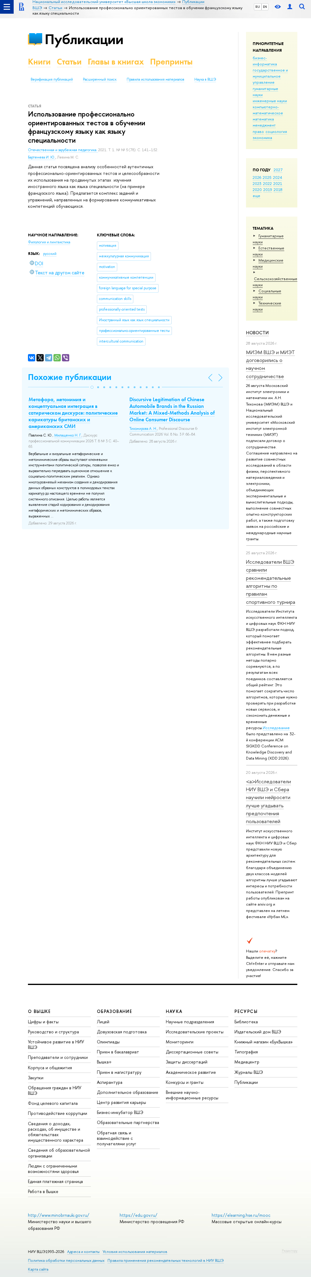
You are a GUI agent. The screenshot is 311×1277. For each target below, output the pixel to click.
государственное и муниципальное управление (270, 76)
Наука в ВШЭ (205, 79)
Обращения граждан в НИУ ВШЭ (54, 1090)
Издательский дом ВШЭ (257, 1032)
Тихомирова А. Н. (143, 428)
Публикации (84, 39)
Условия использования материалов (135, 1251)
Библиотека (246, 1022)
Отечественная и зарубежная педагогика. (63, 150)
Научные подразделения (190, 1022)
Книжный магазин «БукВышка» (263, 1042)
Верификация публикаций (52, 79)
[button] (92, 387)
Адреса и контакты (83, 1251)
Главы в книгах (116, 61)
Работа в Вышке (43, 1191)
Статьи (69, 61)
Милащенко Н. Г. (68, 435)
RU (257, 7)
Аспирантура (109, 1082)
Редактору (289, 1250)
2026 (257, 177)
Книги (39, 61)
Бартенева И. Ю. (41, 157)
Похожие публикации (69, 377)
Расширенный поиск (100, 79)
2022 (267, 183)
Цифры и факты (43, 1022)
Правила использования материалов (155, 79)
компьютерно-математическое (268, 110)
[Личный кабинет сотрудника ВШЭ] (289, 7)
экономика (262, 137)
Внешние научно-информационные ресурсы (192, 1095)
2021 (277, 183)
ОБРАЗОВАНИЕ (114, 1011)
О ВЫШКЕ (39, 1011)
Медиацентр (246, 1062)
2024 (277, 177)
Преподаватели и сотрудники (58, 1057)
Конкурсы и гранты (184, 1082)
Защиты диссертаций (186, 1062)
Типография (246, 1052)
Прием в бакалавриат (118, 1052)
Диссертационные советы (192, 1052)
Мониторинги (179, 1042)
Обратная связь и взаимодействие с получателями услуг (116, 1138)
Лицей (103, 1022)
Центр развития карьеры (121, 1102)
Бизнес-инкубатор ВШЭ (120, 1112)
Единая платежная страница (55, 1181)
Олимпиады (108, 1042)
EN (265, 7)
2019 (267, 189)
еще (256, 195)
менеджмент (264, 125)
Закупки (35, 1077)
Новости (257, 332)
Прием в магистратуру (119, 1072)
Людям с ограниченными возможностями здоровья (53, 1168)
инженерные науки (270, 100)
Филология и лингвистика (49, 242)
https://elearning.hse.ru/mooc (241, 1215)
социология (276, 131)
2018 (278, 189)
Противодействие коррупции (57, 1113)
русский (49, 253)
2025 (267, 177)
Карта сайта (38, 1269)
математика (263, 119)
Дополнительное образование (127, 1092)
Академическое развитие (191, 1072)
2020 (257, 189)
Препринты (171, 61)
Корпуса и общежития (50, 1067)
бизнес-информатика (265, 61)
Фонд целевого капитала (53, 1103)
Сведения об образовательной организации (59, 1152)
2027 (278, 169)
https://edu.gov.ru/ (138, 1215)
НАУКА (174, 1011)
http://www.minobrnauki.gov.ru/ (58, 1215)
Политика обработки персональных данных (66, 1260)
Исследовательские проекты (195, 1032)
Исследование (276, 727)
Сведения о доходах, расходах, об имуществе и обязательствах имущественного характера (55, 1132)
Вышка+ (104, 1062)
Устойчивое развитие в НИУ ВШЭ (56, 1044)
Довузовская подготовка (122, 1032)
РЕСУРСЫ (246, 1011)
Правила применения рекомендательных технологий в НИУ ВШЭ (166, 1260)
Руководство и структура (53, 1032)
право (258, 131)
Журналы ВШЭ (248, 1072)
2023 (257, 183)
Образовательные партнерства (128, 1122)
